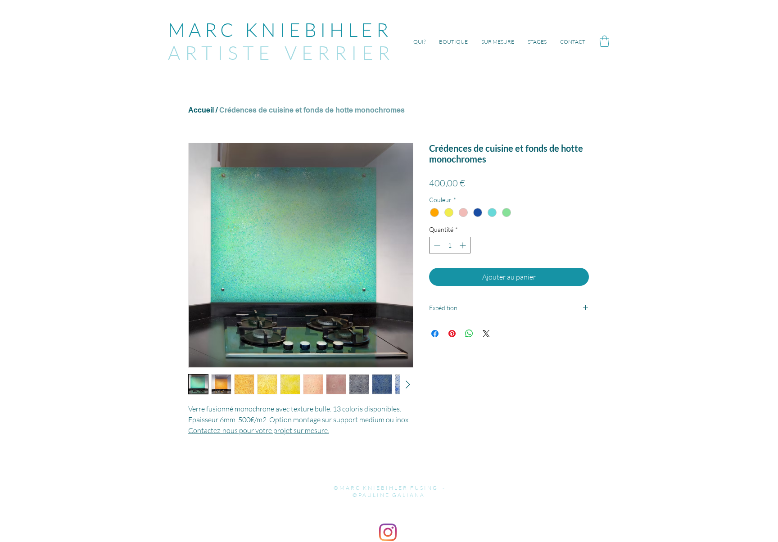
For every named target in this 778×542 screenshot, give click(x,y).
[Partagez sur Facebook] (435, 333)
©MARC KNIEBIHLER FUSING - (388, 487)
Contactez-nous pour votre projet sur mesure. (258, 430)
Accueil (201, 110)
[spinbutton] (450, 245)
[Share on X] (486, 333)
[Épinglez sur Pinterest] (452, 333)
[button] (604, 41)
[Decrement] (436, 245)
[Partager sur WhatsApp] (469, 333)
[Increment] (463, 245)
